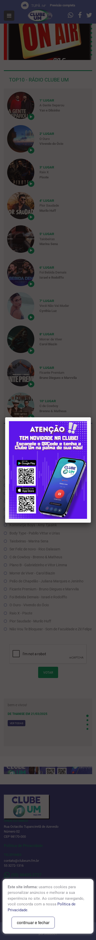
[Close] (90, 417)
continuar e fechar (33, 922)
